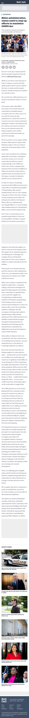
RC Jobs (18, 707)
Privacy (10, 707)
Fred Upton (11, 60)
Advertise (19, 705)
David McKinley (11, 62)
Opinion (7, 14)
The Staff (11, 708)
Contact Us (11, 705)
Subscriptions (20, 708)
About (3, 705)
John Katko (5, 60)
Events (3, 707)
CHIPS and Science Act (14, 76)
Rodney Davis (18, 60)
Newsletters (4, 708)
